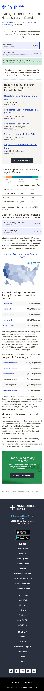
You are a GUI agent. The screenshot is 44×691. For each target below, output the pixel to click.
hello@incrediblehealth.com (22, 516)
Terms (15, 683)
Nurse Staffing (22, 620)
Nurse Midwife (8, 374)
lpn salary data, (19, 491)
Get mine (37, 62)
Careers (22, 641)
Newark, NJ (7, 303)
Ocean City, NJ (8, 314)
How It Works (22, 548)
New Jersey (8, 24)
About (22, 636)
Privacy (28, 683)
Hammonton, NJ (9, 325)
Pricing (22, 610)
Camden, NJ (11, 105)
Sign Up (22, 553)
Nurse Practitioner (10, 368)
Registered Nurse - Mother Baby (20, 134)
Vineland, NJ (7, 320)
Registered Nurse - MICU (16, 123)
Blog (23, 661)
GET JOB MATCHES (22, 160)
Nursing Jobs (22, 558)
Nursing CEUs (23, 563)
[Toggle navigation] (40, 7)
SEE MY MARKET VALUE (22, 476)
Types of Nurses (22, 588)
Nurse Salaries (7, 22)
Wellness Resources (23, 578)
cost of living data (33, 491)
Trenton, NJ (7, 309)
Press (22, 656)
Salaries (22, 568)
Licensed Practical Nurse (26, 22)
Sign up (22, 605)
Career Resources (22, 573)
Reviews (22, 615)
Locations (22, 651)
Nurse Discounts (22, 583)
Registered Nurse (10, 390)
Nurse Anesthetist (10, 363)
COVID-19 (22, 625)
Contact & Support (22, 646)
